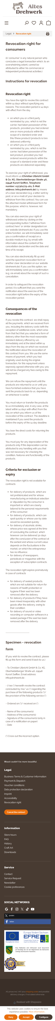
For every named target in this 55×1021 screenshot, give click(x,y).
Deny (10, 1017)
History (8, 843)
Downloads (10, 852)
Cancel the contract (16, 812)
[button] (27, 916)
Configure (43, 1017)
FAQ (6, 839)
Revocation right (12, 802)
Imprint (8, 794)
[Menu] (6, 22)
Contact (8, 874)
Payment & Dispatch (14, 781)
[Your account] (41, 22)
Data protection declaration (18, 789)
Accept (26, 1017)
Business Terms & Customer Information (25, 776)
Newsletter (10, 882)
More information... (37, 1012)
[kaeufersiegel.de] (14, 964)
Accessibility (10, 798)
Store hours (10, 835)
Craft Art (8, 847)
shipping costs (32, 992)
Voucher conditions (14, 785)
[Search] (26, 22)
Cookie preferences (14, 887)
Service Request (12, 878)
